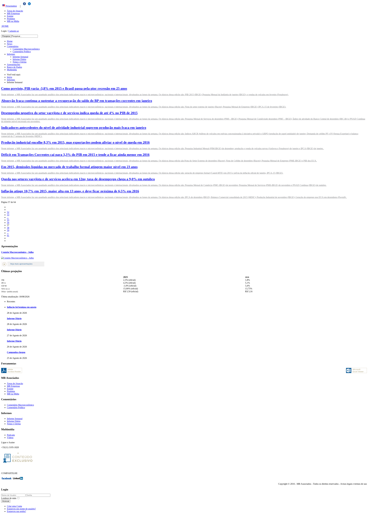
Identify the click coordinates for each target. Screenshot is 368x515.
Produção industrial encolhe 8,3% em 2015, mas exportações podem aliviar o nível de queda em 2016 (75, 142)
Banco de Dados (14, 67)
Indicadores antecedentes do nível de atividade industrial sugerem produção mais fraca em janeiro (73, 127)
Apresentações (13, 64)
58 (8, 228)
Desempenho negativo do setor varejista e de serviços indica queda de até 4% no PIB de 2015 (69, 113)
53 (8, 215)
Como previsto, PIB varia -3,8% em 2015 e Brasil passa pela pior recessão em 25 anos (64, 88)
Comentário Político (22, 51)
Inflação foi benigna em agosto (21, 307)
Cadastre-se (13, 31)
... (8, 217)
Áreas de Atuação (15, 11)
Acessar (5, 501)
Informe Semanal (20, 57)
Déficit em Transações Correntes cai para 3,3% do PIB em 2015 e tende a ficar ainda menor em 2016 (75, 154)
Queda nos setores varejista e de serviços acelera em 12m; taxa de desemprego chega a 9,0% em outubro (78, 179)
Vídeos (10, 437)
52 (8, 212)
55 (8, 220)
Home (10, 41)
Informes (11, 54)
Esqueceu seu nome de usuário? (21, 509)
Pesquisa (6, 36)
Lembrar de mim (8, 498)
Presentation (11, 6)
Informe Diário (19, 59)
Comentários (12, 46)
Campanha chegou (16, 352)
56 (8, 222)
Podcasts (11, 435)
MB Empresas (13, 13)
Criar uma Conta (14, 506)
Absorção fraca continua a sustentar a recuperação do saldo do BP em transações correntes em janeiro (76, 101)
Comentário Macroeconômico (26, 49)
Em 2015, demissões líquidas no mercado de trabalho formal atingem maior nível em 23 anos (69, 167)
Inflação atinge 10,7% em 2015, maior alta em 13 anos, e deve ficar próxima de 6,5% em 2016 (70, 191)
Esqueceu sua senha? (16, 511)
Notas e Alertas (19, 62)
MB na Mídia (13, 21)
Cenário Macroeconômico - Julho (17, 252)
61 (8, 235)
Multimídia (12, 69)
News (9, 44)
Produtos (11, 18)
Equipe (10, 16)
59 (8, 230)
